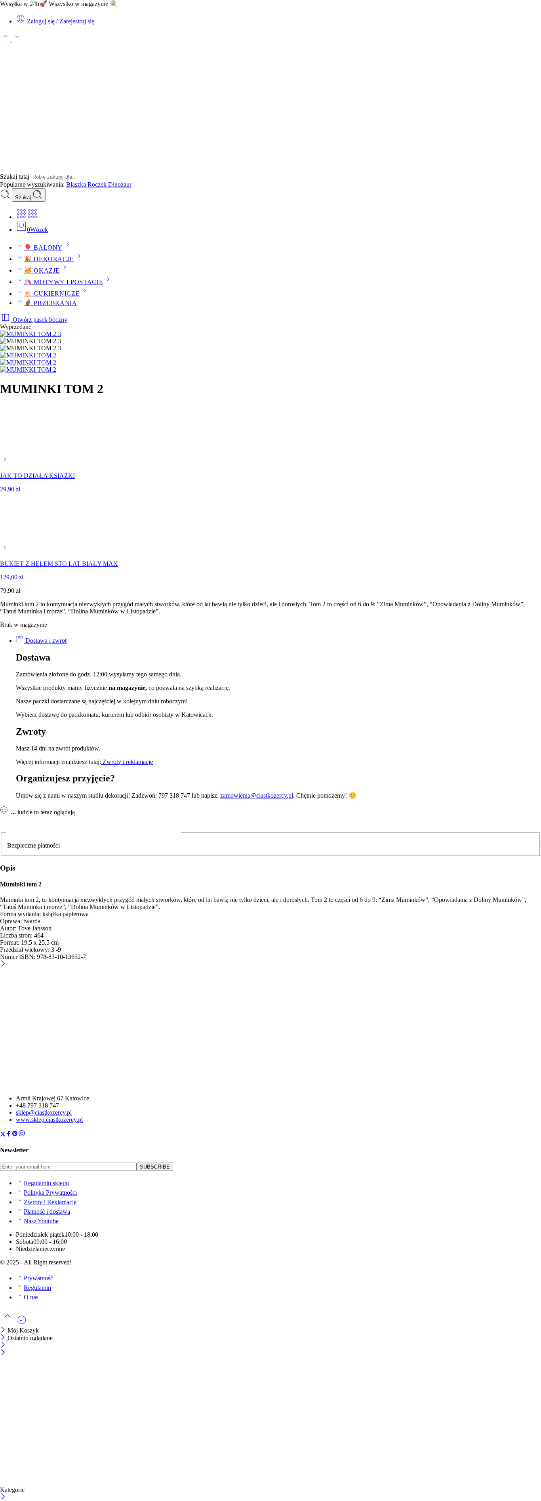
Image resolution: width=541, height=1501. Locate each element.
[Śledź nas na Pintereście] (15, 1134)
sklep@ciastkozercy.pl (44, 1112)
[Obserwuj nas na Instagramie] (21, 1134)
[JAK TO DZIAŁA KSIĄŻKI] (5, 462)
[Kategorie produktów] (21, 217)
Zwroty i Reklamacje (50, 1202)
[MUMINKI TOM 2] (28, 369)
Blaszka (77, 184)
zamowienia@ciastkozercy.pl (256, 795)
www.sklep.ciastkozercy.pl (49, 1119)
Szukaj (23, 198)
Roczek (98, 184)
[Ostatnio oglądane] (22, 1323)
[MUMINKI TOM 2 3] (30, 333)
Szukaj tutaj (15, 176)
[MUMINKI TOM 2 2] (28, 362)
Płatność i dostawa (47, 1211)
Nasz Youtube (41, 1221)
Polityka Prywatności (50, 1192)
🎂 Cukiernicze (52, 293)
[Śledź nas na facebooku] (9, 1134)
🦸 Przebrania (50, 303)
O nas (31, 1297)
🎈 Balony (43, 247)
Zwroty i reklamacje (127, 761)
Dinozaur (119, 184)
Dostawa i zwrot (45, 640)
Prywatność (38, 1278)
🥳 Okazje (42, 270)
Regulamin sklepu (46, 1183)
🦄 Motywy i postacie (63, 282)
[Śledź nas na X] (3, 1134)
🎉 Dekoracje (49, 259)
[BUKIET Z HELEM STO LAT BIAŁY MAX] (5, 550)
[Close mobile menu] (3, 1353)
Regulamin (37, 1287)
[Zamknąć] (3, 964)
